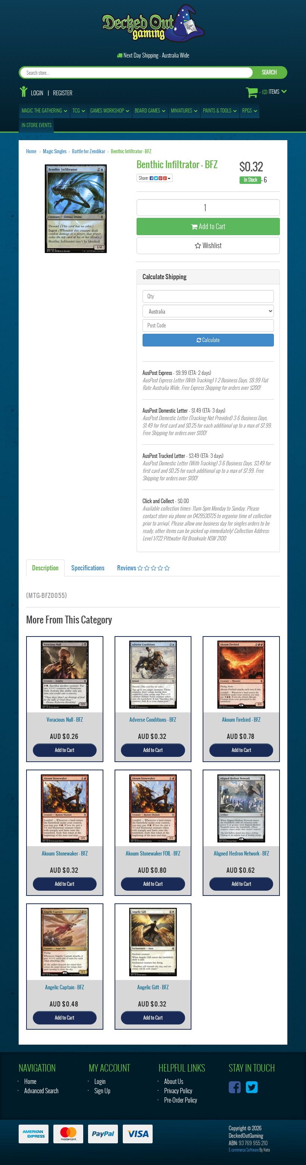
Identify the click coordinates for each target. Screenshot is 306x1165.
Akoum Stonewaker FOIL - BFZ (153, 853)
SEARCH (269, 72)
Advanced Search (41, 1091)
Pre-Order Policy (180, 1100)
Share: (144, 178)
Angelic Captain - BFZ (64, 987)
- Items (269, 92)
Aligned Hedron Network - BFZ (241, 853)
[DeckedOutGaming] (153, 23)
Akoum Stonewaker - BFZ (65, 853)
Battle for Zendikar (88, 151)
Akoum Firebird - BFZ (241, 719)
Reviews (127, 567)
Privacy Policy (178, 1091)
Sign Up (102, 1091)
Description (45, 567)
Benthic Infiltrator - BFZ (131, 151)
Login (37, 93)
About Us (173, 1081)
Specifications (87, 567)
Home (31, 151)
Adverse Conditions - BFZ (152, 719)
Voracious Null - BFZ (65, 719)
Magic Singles (54, 151)
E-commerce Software (244, 1150)
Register (62, 93)
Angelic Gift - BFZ (153, 987)
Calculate (210, 340)
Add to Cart (211, 226)
